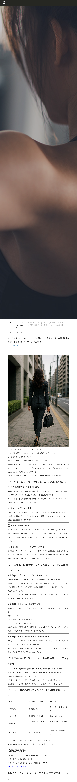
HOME (10, 323)
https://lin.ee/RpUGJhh (17, 767)
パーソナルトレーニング (20, 325)
